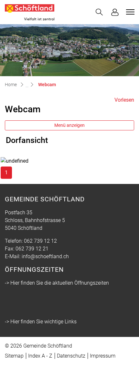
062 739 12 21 (32, 249)
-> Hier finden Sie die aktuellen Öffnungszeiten (57, 283)
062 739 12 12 (40, 241)
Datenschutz (71, 356)
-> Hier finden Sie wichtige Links (41, 322)
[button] (99, 12)
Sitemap (14, 356)
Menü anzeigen (69, 125)
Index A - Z (40, 356)
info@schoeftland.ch (45, 256)
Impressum (102, 356)
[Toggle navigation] (129, 12)
